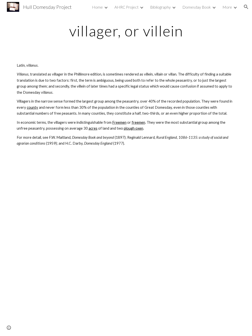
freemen (138, 122)
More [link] (227, 7)
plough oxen (133, 128)
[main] (126, 31)
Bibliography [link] (160, 7)
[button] (246, 7)
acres (93, 128)
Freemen (119, 122)
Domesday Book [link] (196, 7)
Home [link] (97, 7)
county (32, 107)
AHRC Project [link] (126, 7)
